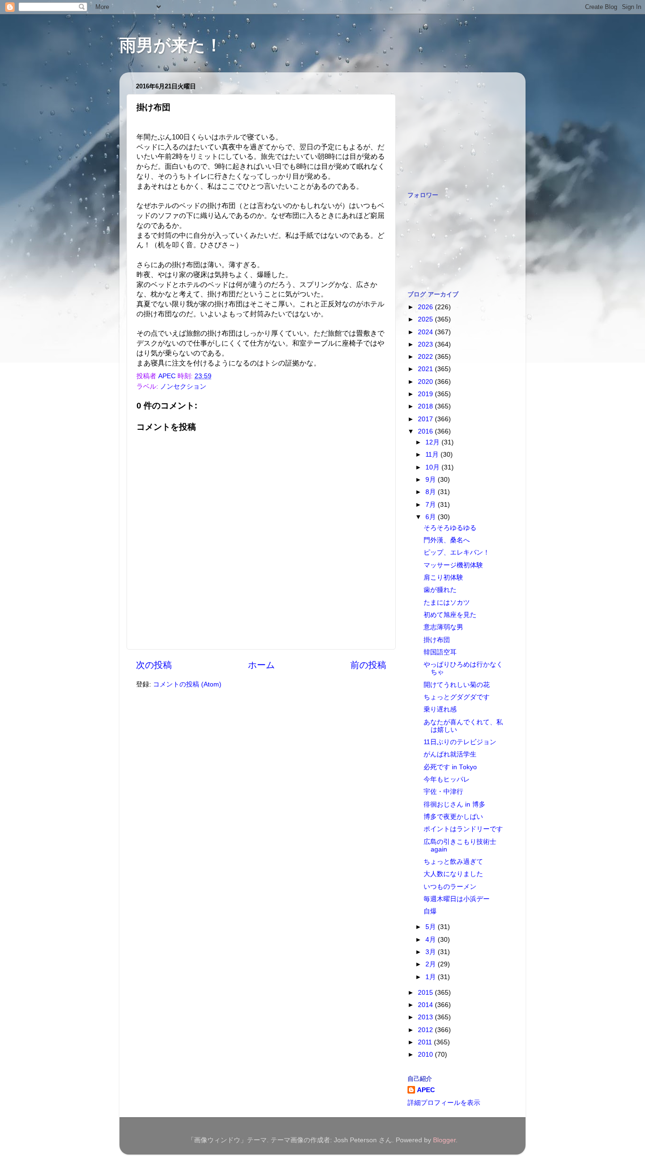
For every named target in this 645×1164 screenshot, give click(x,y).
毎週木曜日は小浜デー (457, 899)
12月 (433, 442)
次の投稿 (154, 665)
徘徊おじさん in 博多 (454, 804)
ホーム (261, 665)
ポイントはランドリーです (463, 829)
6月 (431, 517)
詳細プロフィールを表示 (443, 1102)
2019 (426, 394)
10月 (433, 467)
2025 (426, 319)
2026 (426, 307)
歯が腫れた (440, 589)
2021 (426, 369)
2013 (426, 1017)
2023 (426, 344)
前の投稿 (368, 665)
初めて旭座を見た (450, 614)
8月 (431, 491)
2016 (426, 431)
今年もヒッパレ (447, 779)
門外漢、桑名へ (447, 540)
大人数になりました (453, 873)
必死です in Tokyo (450, 767)
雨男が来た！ (170, 45)
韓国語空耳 (440, 652)
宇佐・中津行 (443, 791)
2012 (426, 1030)
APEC (426, 1090)
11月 (433, 454)
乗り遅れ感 (440, 709)
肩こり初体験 (443, 577)
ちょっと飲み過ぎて (453, 861)
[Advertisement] (454, 126)
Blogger (444, 1140)
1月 (431, 977)
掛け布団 (437, 639)
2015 (426, 992)
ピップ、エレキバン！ (457, 552)
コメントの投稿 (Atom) (187, 684)
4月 (431, 939)
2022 (426, 356)
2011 (426, 1042)
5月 (431, 926)
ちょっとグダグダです (457, 697)
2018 (426, 406)
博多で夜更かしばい (453, 816)
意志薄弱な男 (443, 627)
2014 (426, 1004)
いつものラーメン (450, 886)
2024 (426, 332)
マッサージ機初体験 (453, 565)
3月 (431, 952)
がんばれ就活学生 (450, 754)
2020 (426, 381)
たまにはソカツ (447, 602)
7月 (431, 504)
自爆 (430, 911)
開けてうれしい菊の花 (457, 684)
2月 (431, 964)
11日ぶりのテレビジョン (460, 742)
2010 (426, 1054)
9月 (431, 479)
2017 (426, 419)
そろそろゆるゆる (450, 527)
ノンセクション (183, 386)
